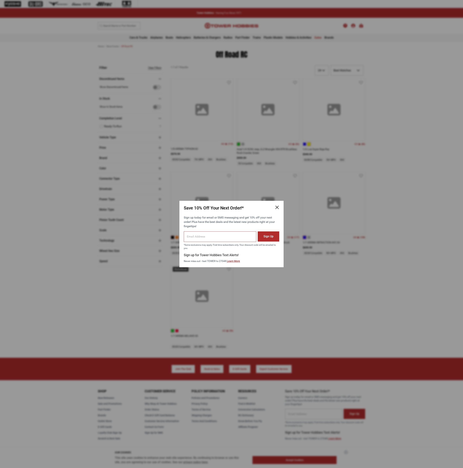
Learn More (233, 261)
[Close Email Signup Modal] (277, 207)
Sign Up (268, 236)
